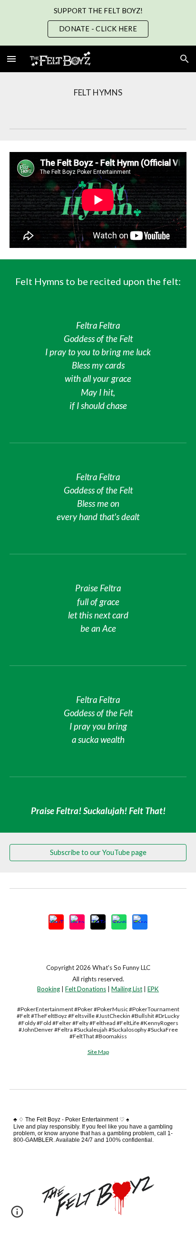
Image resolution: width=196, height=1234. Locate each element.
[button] (11, 59)
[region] (98, 23)
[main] (98, 93)
